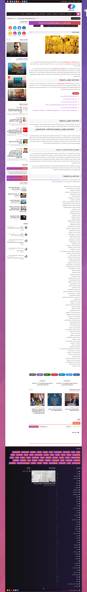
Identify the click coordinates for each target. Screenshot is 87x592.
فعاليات (40, 460)
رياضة (42, 457)
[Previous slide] (10, 40)
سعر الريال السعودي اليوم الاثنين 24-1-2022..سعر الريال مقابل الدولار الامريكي (17, 97)
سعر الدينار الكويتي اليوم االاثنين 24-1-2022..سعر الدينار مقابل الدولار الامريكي (17, 84)
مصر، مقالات (61, 463)
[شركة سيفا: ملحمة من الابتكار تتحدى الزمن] (23, 201)
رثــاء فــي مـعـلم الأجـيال (18, 73)
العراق (68, 455)
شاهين (22, 457)
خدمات (61, 457)
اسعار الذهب (69, 14)
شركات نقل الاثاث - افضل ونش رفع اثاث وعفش (16, 239)
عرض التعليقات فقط (43, 426)
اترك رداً (21, 230)
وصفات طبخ (12, 463)
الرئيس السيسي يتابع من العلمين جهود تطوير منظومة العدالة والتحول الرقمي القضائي (61, 105)
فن (28, 460)
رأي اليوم (48, 457)
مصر (68, 463)
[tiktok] (21, 1)
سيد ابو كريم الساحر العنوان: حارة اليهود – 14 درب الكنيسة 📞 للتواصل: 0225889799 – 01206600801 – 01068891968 (55, 110)
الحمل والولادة (24, 452)
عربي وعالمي (54, 460)
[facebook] (27, 1)
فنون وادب (23, 460)
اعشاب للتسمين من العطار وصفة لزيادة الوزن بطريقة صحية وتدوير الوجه (15, 110)
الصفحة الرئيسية (61, 26)
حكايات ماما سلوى (74, 457)
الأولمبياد (32, 452)
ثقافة (12, 455)
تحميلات (45, 455)
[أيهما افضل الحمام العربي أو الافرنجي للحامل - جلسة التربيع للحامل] (25, 119)
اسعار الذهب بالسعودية (54, 180)
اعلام (50, 452)
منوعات (22, 14)
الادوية (39, 452)
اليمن (63, 455)
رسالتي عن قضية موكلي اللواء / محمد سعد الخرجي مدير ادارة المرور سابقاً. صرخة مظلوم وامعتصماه (14, 131)
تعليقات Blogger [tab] (76, 423)
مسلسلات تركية (75, 463)
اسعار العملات (49, 26)
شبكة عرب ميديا (65, 590)
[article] (42, 382)
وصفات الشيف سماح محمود (22, 463)
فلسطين (34, 460)
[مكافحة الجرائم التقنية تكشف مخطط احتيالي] (23, 217)
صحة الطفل (76, 460)
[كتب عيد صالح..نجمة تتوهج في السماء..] (23, 195)
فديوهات (47, 460)
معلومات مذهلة (52, 463)
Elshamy (22, 226)
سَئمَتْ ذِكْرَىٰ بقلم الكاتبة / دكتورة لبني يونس (52, 18)
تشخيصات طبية (28, 14)
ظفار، (62, 460)
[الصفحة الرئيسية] (78, 14)
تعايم (31, 455)
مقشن (39, 463)
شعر (16, 457)
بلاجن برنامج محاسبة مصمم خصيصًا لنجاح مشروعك (17, 53)
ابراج (77, 452)
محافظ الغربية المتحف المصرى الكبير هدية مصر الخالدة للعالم (72, 409)
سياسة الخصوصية (64, 1)
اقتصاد (44, 452)
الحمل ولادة (49, 14)
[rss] (16, 1)
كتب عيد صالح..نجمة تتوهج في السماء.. (32, 18)
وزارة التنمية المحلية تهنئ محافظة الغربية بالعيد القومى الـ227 (55, 409)
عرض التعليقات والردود (33, 426)
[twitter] (25, 1)
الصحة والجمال (42, 14)
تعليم (25, 455)
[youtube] (23, 1)
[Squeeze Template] (79, 590)
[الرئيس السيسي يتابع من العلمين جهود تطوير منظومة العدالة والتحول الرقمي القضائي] (23, 208)
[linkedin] (14, 1)
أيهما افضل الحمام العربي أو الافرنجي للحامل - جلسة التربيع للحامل (15, 121)
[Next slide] (30, 390)
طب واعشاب (55, 14)
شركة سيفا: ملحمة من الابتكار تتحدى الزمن (12, 18)
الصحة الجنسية (62, 14)
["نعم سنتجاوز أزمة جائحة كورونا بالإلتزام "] (25, 141)
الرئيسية (78, 1)
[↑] (43, 589)
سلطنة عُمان (34, 457)
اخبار (74, 14)
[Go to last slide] (32, 390)
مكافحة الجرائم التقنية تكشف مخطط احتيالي (69, 107)
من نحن (70, 1)
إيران (51, 455)
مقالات (45, 463)
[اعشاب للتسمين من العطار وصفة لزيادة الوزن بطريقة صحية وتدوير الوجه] (25, 109)
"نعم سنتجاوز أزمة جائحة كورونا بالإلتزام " (15, 142)
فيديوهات (15, 460)
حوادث (67, 457)
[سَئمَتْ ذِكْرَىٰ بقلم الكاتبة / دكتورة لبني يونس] (23, 189)
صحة (11, 457)
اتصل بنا (74, 1)
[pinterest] (18, 1)
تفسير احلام (35, 14)
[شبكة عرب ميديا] (71, 7)
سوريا (28, 457)
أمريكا (57, 455)
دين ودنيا (54, 457)
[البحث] (7, 1)
